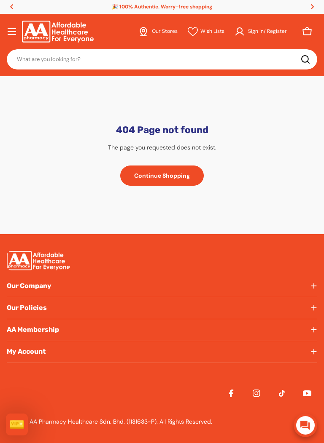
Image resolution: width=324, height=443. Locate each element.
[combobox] (162, 59)
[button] (12, 7)
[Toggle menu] (12, 32)
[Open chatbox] (305, 425)
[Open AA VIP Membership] (17, 424)
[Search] (305, 59)
